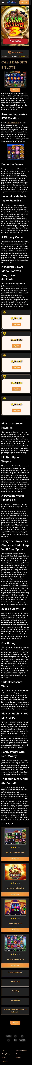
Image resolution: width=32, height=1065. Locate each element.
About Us (18, 1054)
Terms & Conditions (21, 1050)
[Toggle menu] (3, 2)
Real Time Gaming (13, 123)
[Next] (27, 151)
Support (4, 1057)
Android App (15, 1000)
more (27, 419)
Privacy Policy (5, 1054)
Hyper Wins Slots (15, 923)
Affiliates (18, 1057)
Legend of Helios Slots (15, 888)
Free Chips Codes (15, 972)
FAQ (3, 1050)
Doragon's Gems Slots (15, 959)
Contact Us (5, 1061)
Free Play (15, 991)
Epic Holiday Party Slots (15, 852)
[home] (12, 4)
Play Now (24, 2)
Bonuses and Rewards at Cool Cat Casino (15, 1011)
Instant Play (15, 981)
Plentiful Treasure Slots (22, 56)
